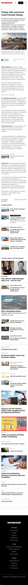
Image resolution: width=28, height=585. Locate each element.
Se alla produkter (14, 540)
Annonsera (14, 535)
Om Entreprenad (14, 568)
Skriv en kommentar (21, 199)
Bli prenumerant (14, 530)
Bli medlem (14, 532)
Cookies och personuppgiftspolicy (14, 546)
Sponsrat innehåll (14, 554)
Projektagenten (14, 537)
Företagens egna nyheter (9, 349)
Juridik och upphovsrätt (14, 549)
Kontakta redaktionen (14, 560)
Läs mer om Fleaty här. (8, 95)
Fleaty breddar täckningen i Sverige (17, 156)
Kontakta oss (14, 563)
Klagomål (14, 551)
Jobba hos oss (14, 565)
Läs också (12, 154)
